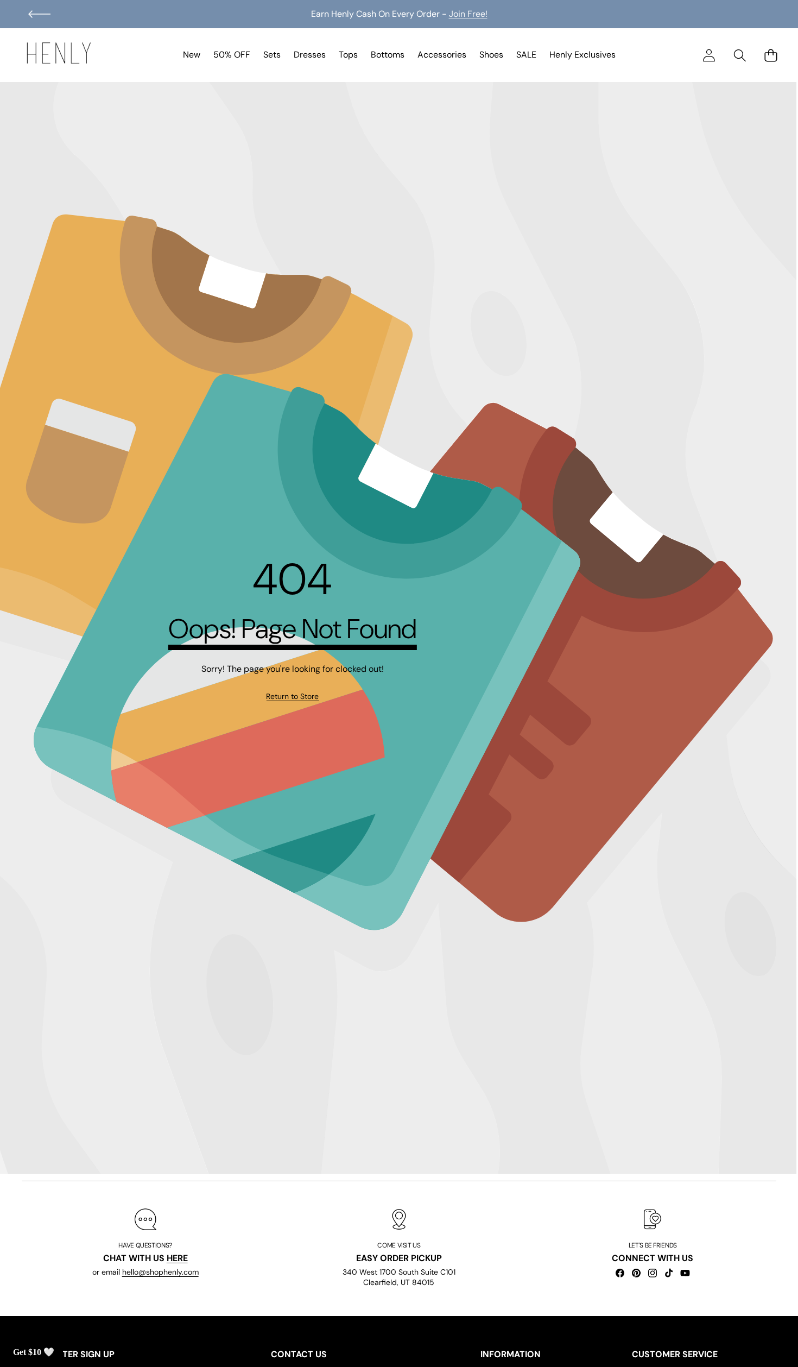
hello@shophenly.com (160, 1272)
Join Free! (468, 14)
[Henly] (59, 54)
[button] (39, 14)
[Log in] (708, 55)
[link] (292, 696)
